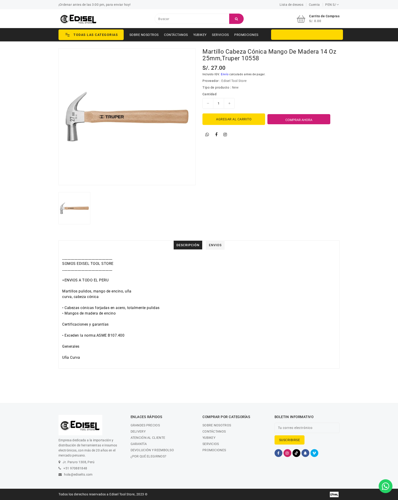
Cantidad (209, 94)
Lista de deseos (292, 4)
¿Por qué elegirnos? (149, 456)
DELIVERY (138, 431)
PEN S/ (330, 4)
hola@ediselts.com (78, 474)
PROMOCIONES (246, 35)
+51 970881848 (75, 468)
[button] (91, 34)
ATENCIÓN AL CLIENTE (148, 437)
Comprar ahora (298, 120)
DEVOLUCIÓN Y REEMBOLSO (152, 450)
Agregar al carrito (234, 119)
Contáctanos (176, 35)
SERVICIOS (220, 35)
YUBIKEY (200, 35)
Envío (225, 74)
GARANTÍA (139, 444)
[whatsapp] (207, 135)
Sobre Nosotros (144, 35)
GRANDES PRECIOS (145, 425)
